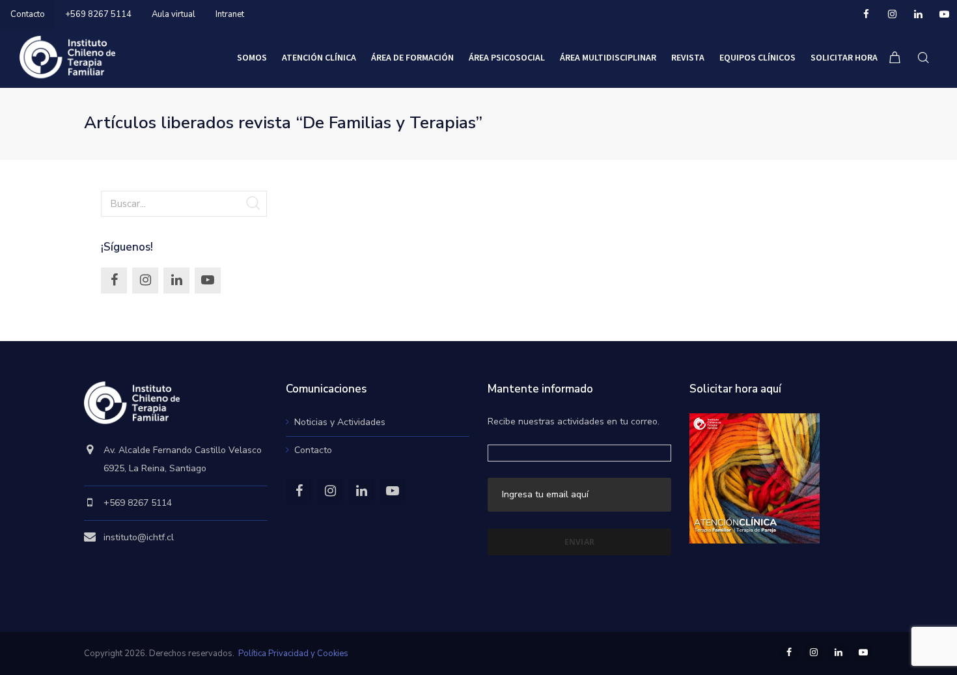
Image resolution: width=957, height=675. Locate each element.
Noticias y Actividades (339, 422)
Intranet (229, 14)
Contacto (27, 14)
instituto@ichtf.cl (139, 537)
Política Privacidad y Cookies (293, 653)
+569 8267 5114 (98, 14)
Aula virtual (173, 14)
